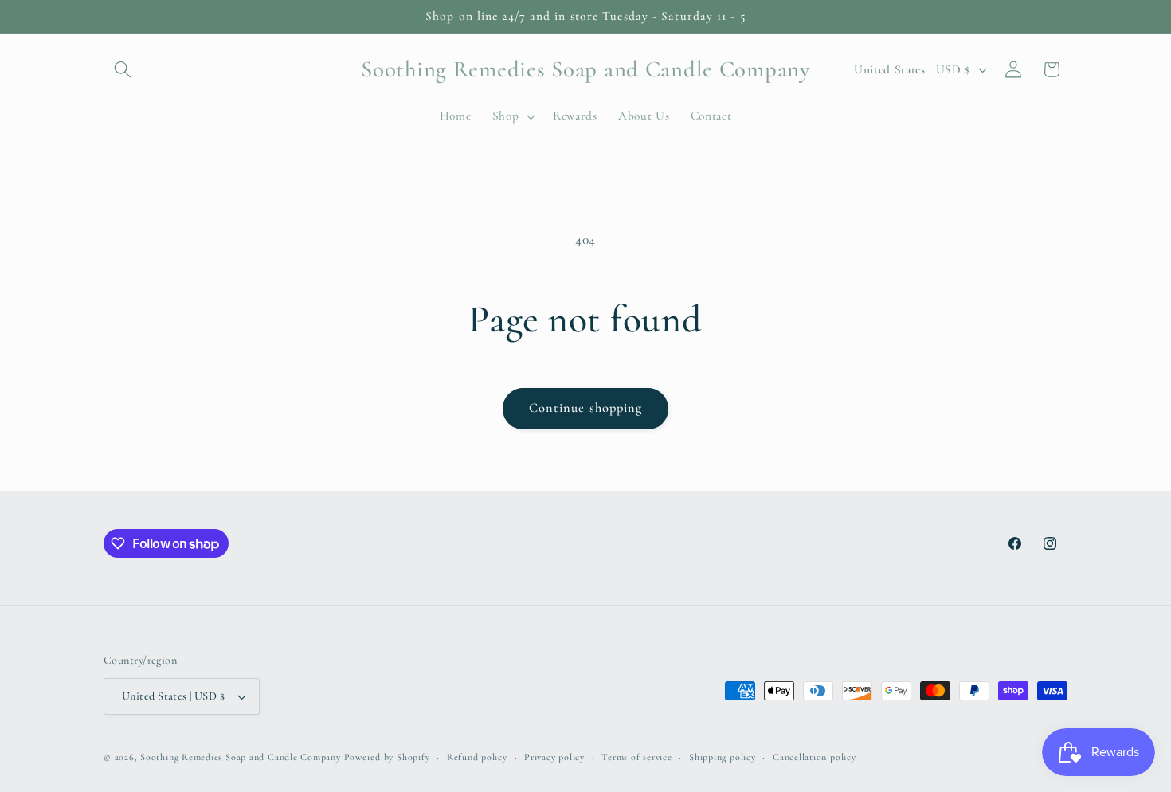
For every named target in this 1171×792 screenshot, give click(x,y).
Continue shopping (586, 408)
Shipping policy (722, 757)
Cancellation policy (814, 757)
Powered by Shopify (387, 757)
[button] (123, 69)
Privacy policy (554, 757)
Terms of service (636, 757)
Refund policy (477, 757)
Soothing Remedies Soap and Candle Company (240, 757)
